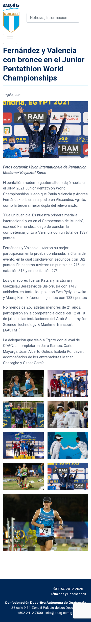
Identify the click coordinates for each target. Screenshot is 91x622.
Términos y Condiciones (68, 594)
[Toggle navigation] (10, 39)
